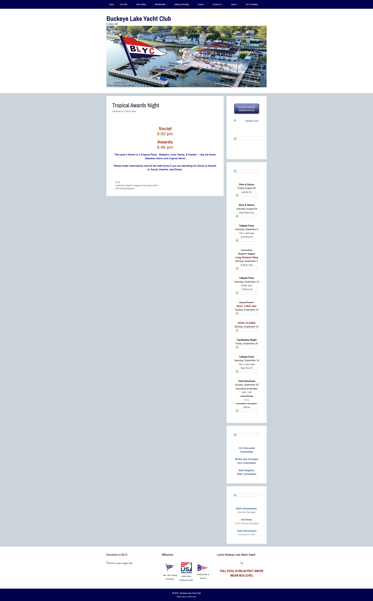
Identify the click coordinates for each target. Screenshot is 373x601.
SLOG (117, 182)
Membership (160, 4)
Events (201, 4)
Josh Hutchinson (246, 530)
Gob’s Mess (141, 4)
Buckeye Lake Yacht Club (138, 18)
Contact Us (217, 4)
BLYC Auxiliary (252, 4)
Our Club (123, 4)
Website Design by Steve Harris (186, 596)
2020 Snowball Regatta (124, 188)
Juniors (234, 4)
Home (111, 4)
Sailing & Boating (181, 4)
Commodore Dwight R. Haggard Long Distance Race (136, 185)
